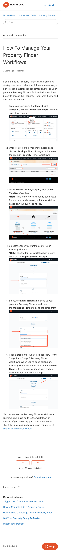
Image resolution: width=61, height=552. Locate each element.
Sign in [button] (51, 5)
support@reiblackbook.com (17, 428)
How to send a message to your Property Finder (28, 512)
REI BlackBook (9, 15)
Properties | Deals (27, 15)
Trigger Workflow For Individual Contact (24, 501)
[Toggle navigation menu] (45, 5)
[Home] (13, 6)
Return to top (10, 487)
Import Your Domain (13, 523)
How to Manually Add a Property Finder (23, 507)
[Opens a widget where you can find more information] (50, 547)
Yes (22, 463)
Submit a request (43, 477)
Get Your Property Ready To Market (21, 518)
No (38, 463)
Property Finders (47, 15)
